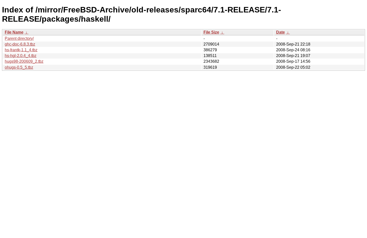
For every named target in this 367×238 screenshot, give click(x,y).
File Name (14, 32)
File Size (211, 32)
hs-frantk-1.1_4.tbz (21, 50)
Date (280, 32)
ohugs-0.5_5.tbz (19, 67)
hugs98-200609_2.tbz (24, 61)
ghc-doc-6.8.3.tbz (20, 44)
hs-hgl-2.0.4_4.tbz (20, 56)
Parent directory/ (19, 38)
